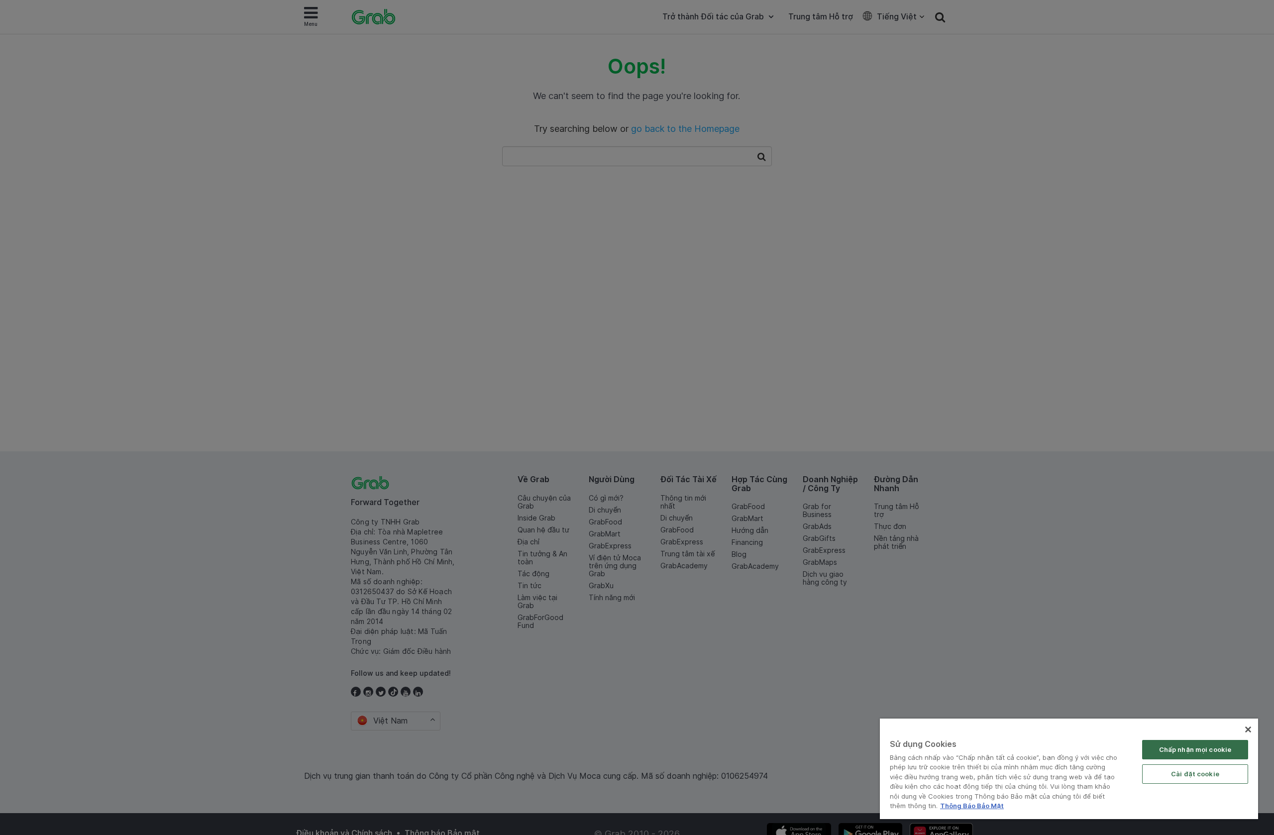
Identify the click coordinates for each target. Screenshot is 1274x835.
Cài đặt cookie (1195, 774)
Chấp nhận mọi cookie (1195, 749)
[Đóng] (1248, 729)
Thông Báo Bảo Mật (972, 806)
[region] (1069, 769)
